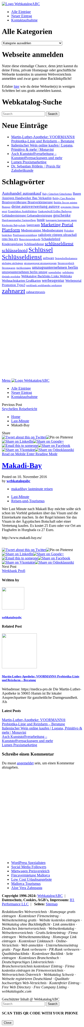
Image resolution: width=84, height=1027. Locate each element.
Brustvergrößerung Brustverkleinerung (27, 202)
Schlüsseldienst (34, 244)
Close (7, 1022)
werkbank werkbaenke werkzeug (44, 285)
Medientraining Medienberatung (42, 230)
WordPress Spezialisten (28, 863)
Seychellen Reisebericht (19, 409)
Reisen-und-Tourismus (28, 501)
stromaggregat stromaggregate (40, 263)
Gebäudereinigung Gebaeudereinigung (27, 215)
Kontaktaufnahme (24, 20)
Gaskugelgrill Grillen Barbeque (55, 211)
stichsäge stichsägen (12, 263)
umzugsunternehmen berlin (55, 267)
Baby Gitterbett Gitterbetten (57, 194)
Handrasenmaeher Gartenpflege (19, 220)
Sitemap (52, 904)
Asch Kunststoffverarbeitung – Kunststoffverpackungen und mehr (36, 156)
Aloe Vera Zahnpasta (26, 888)
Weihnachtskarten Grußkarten (21, 280)
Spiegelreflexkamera (66, 258)
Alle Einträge (21, 12)
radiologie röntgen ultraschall (57, 235)
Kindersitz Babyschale (14, 225)
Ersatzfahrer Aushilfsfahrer (22, 211)
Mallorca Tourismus (26, 884)
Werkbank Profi (13, 571)
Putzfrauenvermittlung (25, 235)
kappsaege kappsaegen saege (61, 220)
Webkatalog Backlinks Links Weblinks (46, 276)
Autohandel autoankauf (21, 193)
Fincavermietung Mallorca (30, 875)
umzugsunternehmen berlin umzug (24, 272)
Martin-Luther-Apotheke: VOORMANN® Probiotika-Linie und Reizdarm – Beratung (43, 139)
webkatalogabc (18, 481)
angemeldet (25, 763)
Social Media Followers (28, 867)
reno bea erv (10, 239)
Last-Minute (20, 421)
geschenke (62, 215)
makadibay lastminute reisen (32, 489)
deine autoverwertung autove (35, 206)
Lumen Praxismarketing (28, 162)
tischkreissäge (23, 268)
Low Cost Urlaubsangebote (31, 879)
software (48, 258)
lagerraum (33, 225)
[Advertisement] (42, 336)
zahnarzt (13, 290)
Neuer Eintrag (21, 16)
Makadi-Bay (22, 465)
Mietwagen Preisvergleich (30, 871)
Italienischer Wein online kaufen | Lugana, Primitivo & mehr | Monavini (42, 147)
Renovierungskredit (29, 239)
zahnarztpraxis (35, 292)
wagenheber (54, 272)
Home (15, 417)
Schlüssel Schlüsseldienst (27, 253)
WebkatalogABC (50, 896)
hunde (41, 220)
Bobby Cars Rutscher (63, 198)
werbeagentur (53, 280)
